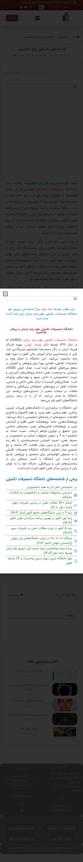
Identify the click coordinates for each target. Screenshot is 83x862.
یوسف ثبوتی (33, 344)
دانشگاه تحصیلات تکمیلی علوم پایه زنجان (50, 340)
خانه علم (47, 309)
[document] (41, 431)
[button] (5, 293)
